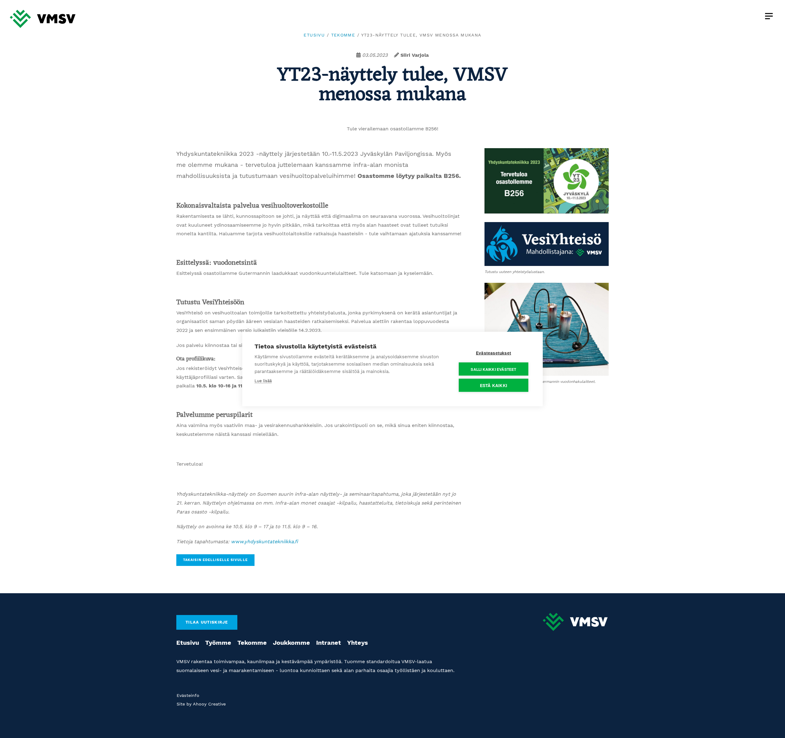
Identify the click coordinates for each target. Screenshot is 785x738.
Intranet (328, 642)
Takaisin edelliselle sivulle (215, 560)
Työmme (218, 642)
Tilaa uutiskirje (207, 622)
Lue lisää (263, 381)
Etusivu (314, 35)
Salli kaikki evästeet (493, 369)
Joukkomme (291, 642)
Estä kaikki (493, 385)
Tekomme (343, 35)
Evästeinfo (188, 695)
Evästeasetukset (493, 353)
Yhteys (357, 642)
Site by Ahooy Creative (201, 703)
